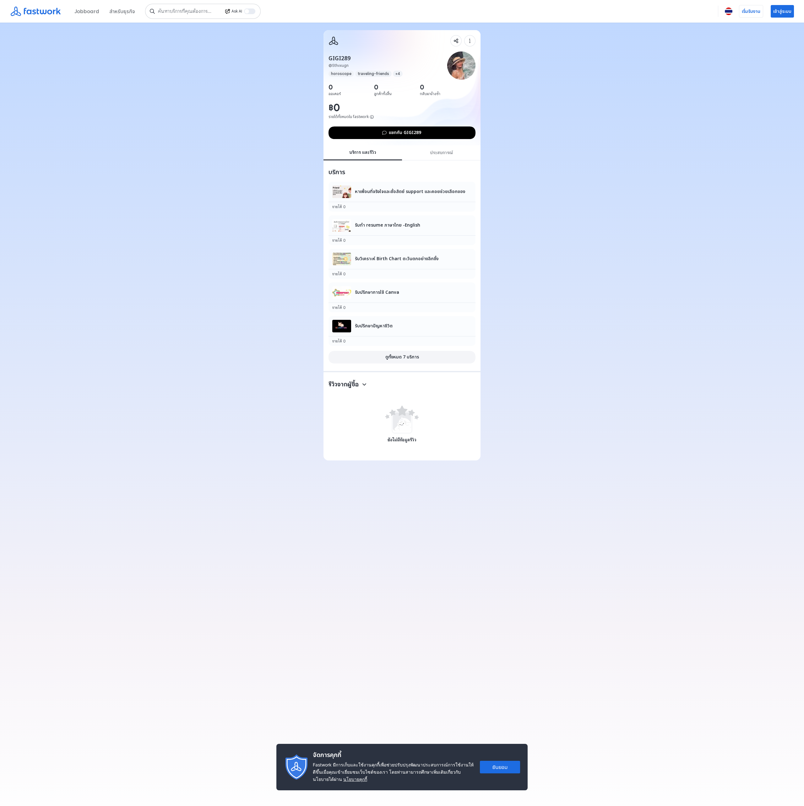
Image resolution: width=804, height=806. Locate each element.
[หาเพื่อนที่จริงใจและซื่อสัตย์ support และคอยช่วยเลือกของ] (402, 197)
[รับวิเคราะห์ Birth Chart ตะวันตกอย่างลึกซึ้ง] (402, 264)
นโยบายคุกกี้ (355, 779)
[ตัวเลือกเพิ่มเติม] (469, 40)
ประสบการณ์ (441, 152)
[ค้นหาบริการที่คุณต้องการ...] (152, 11)
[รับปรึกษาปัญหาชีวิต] (402, 331)
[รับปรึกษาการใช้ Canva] (402, 297)
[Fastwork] (334, 41)
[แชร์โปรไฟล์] (456, 40)
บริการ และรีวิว (362, 152)
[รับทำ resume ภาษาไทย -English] (402, 230)
